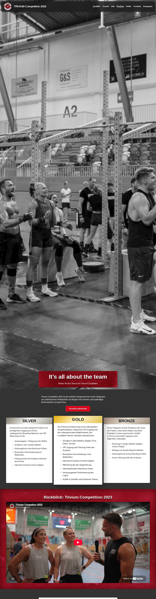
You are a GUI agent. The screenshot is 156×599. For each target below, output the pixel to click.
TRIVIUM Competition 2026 (30, 6)
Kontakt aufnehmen (78, 409)
